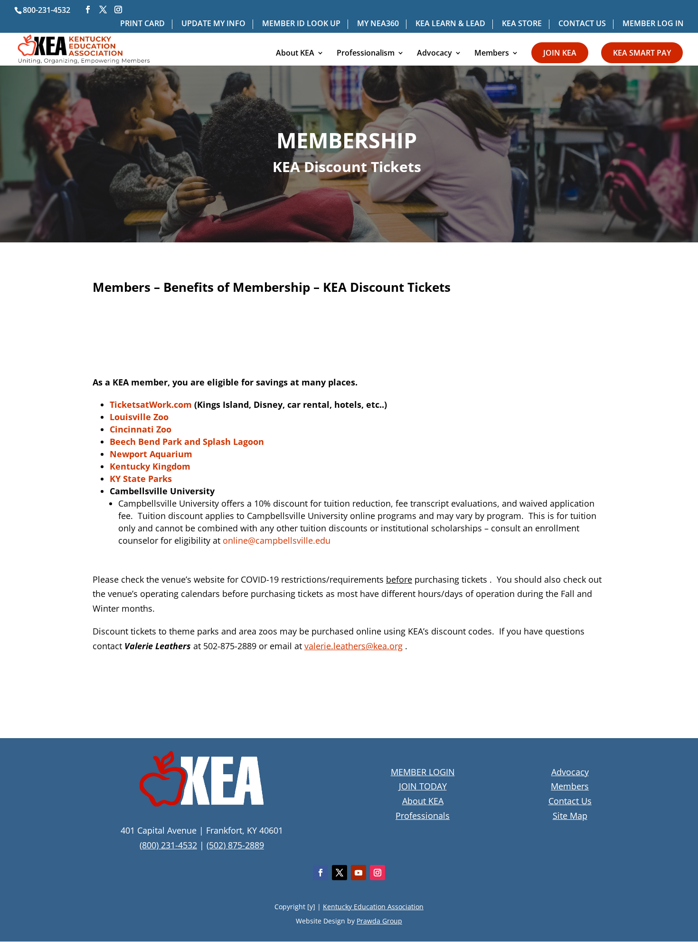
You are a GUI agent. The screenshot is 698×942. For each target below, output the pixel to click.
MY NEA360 (378, 24)
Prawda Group (379, 920)
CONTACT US (582, 24)
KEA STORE (522, 24)
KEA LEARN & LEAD (450, 24)
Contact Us (570, 801)
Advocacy (434, 53)
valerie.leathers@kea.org (353, 646)
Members (491, 53)
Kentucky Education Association (373, 906)
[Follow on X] (339, 872)
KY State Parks (141, 478)
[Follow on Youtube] (358, 872)
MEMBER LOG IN (653, 24)
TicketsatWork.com (151, 404)
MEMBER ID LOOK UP (301, 24)
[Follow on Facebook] (320, 872)
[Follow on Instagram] (377, 872)
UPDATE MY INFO (213, 24)
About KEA (295, 53)
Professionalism (366, 53)
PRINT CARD (142, 24)
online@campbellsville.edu (276, 540)
